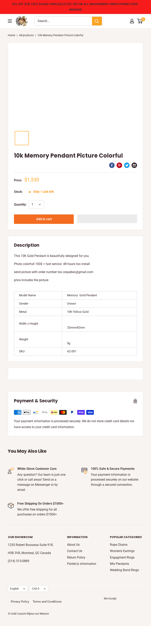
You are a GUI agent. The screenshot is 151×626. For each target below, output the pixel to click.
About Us (73, 545)
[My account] (132, 21)
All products (26, 35)
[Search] (97, 21)
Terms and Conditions (47, 601)
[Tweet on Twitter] (127, 165)
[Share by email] (134, 165)
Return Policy (76, 557)
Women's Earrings (122, 551)
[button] (107, 218)
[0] (139, 21)
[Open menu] (10, 21)
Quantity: (20, 204)
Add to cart (44, 219)
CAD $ (35, 588)
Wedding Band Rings (124, 570)
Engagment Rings (122, 557)
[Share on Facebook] (112, 165)
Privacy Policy (20, 601)
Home (11, 35)
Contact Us (74, 551)
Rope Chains (118, 545)
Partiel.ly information (81, 564)
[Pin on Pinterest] (119, 165)
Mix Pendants (119, 564)
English (14, 588)
